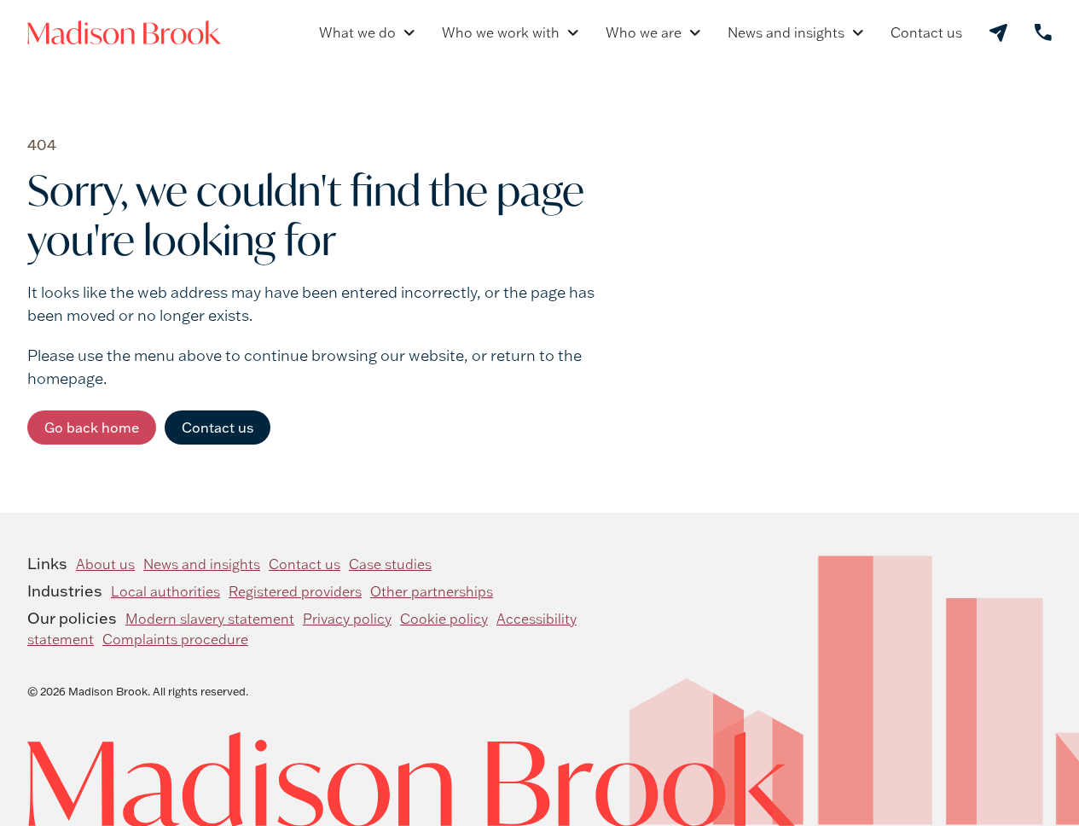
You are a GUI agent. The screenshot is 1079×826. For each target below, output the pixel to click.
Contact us (926, 32)
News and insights (786, 32)
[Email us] (998, 33)
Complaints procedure (175, 639)
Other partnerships (431, 591)
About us (105, 564)
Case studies (390, 564)
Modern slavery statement (209, 618)
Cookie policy (444, 618)
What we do (357, 32)
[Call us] (1043, 32)
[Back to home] (124, 32)
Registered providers (295, 591)
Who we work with (501, 32)
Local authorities (165, 591)
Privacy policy (347, 618)
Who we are (644, 32)
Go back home (91, 427)
